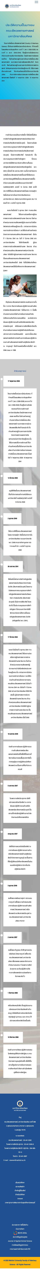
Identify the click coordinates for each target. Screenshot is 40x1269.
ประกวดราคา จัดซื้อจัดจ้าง (20, 1224)
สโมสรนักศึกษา (20, 1182)
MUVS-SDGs (22, 1233)
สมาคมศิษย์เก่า (20, 1186)
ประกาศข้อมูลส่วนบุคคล (20, 1237)
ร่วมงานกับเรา (20, 1229)
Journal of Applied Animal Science (20, 1241)
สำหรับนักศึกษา (20, 1194)
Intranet (20, 1198)
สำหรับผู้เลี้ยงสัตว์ (20, 1190)
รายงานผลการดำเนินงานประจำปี (20, 1249)
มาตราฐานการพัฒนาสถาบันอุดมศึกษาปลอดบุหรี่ (20, 1202)
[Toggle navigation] (36, 2)
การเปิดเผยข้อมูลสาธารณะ (20, 1245)
